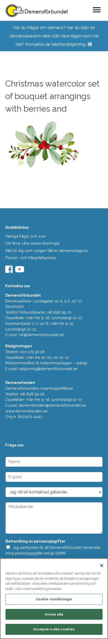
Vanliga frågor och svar (25, 236)
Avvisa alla (54, 614)
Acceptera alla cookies (54, 629)
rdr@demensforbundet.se (41, 334)
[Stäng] (101, 565)
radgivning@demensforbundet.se (48, 368)
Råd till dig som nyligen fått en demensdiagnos (46, 250)
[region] (54, 598)
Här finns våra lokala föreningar (32, 243)
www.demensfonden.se (26, 411)
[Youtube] (20, 271)
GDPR (60, 553)
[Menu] (96, 9)
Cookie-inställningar (54, 599)
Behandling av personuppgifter (37, 541)
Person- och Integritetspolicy (30, 257)
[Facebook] (9, 271)
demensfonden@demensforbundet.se (52, 405)
